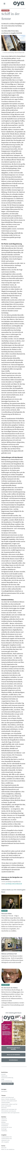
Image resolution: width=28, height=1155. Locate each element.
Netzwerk (3, 1147)
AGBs (2, 1079)
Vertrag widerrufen (7, 1083)
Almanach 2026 (5, 1140)
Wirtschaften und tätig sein (8, 1111)
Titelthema (4, 1130)
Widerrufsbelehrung (6, 1081)
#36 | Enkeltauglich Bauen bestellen (13, 1048)
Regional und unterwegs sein (9, 1109)
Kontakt (3, 1074)
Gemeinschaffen (5, 1102)
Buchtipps (4, 1129)
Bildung (3, 1122)
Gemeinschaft (5, 1124)
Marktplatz (4, 1091)
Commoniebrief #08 (6, 1138)
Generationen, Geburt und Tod (9, 1104)
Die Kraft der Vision (6, 1127)
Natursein (4, 1107)
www (3, 884)
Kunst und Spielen (6, 1106)
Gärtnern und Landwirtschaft (9, 1101)
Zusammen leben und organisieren (10, 1112)
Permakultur (4, 1125)
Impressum (4, 1076)
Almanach (4, 1119)
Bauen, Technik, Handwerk (8, 1099)
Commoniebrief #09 (6, 1137)
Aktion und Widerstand (7, 1097)
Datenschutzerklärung (7, 1077)
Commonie (4, 1120)
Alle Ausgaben (5, 1142)
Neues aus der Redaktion (13, 1054)
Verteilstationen (13, 1060)
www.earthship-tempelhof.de (11, 882)
